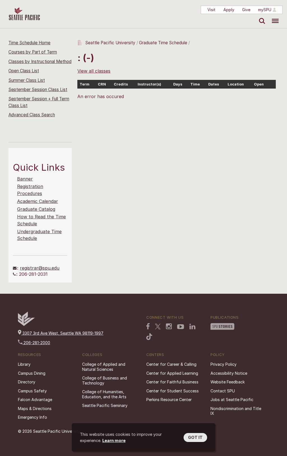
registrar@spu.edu (39, 268)
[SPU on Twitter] (158, 326)
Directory (26, 381)
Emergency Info (32, 417)
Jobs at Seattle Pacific (231, 399)
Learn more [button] (114, 440)
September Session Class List (37, 89)
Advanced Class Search (31, 114)
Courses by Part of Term (32, 52)
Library (24, 364)
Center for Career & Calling (171, 364)
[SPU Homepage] (26, 324)
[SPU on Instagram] (169, 326)
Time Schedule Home (29, 42)
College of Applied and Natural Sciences (103, 367)
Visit (211, 9)
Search (261, 16)
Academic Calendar (37, 201)
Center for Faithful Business (172, 381)
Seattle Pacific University (110, 42)
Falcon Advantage (35, 399)
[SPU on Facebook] (148, 326)
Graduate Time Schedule (163, 42)
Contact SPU (222, 390)
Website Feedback (227, 381)
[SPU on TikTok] (149, 336)
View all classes (93, 71)
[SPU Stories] (222, 326)
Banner (25, 179)
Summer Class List (26, 80)
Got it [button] (195, 437)
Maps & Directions (35, 408)
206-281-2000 (36, 342)
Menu (273, 16)
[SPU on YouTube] (180, 326)
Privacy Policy (223, 364)
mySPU (264, 9)
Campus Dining (31, 373)
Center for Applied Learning (172, 373)
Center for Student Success (172, 390)
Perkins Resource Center (169, 399)
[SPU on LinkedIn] (192, 326)
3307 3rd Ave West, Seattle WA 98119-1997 (62, 333)
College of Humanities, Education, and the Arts (104, 394)
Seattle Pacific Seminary (105, 405)
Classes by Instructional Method (39, 61)
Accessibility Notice (228, 373)
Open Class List (23, 70)
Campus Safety (32, 390)
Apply (228, 9)
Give (246, 9)
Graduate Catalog (36, 209)
